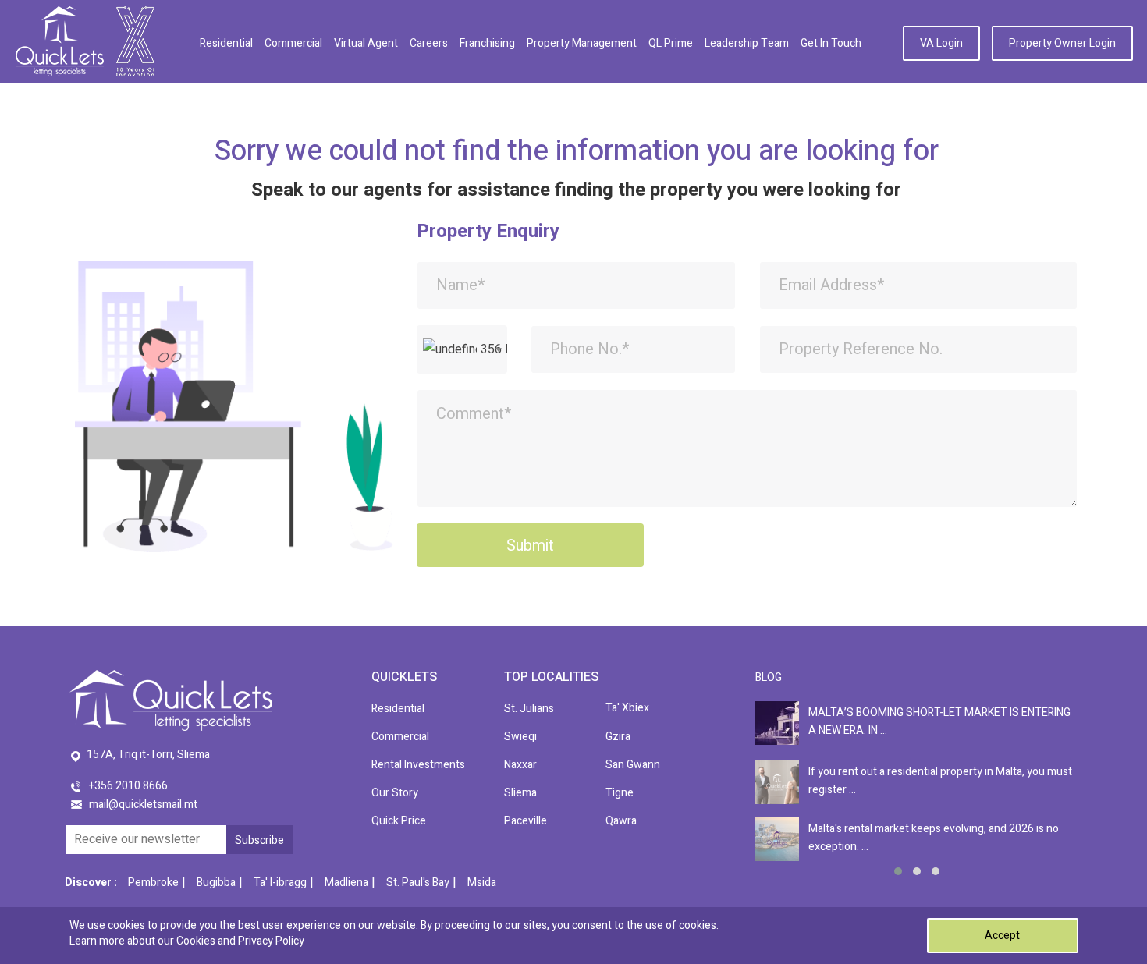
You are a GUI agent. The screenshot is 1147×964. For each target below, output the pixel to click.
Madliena (346, 882)
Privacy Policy (271, 941)
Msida (481, 882)
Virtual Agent (366, 43)
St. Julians (529, 708)
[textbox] (462, 349)
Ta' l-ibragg (280, 882)
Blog (768, 677)
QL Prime (670, 43)
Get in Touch (831, 43)
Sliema (520, 793)
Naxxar (520, 765)
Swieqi (520, 736)
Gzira (617, 736)
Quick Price (398, 821)
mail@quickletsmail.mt (143, 804)
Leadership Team (747, 43)
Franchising (487, 43)
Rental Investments (418, 765)
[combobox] (462, 349)
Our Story (394, 793)
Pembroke (153, 882)
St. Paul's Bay (417, 882)
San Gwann (632, 765)
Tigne (619, 793)
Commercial (293, 43)
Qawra (621, 821)
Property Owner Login (1062, 43)
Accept (1002, 935)
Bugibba (216, 882)
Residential (226, 43)
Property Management (582, 43)
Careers (429, 43)
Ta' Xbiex (627, 708)
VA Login (941, 43)
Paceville (525, 821)
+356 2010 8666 (128, 786)
